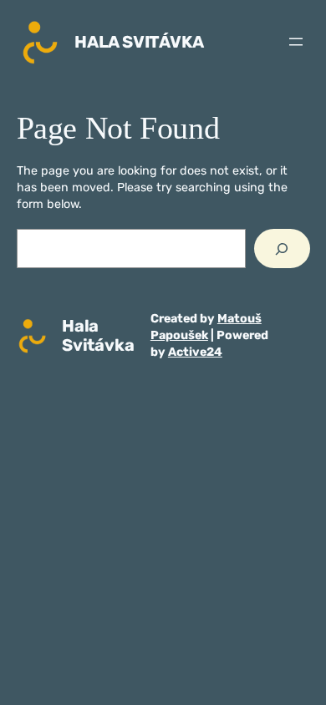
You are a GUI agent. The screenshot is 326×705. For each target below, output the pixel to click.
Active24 (195, 352)
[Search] (281, 248)
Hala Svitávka (138, 42)
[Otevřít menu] (296, 42)
